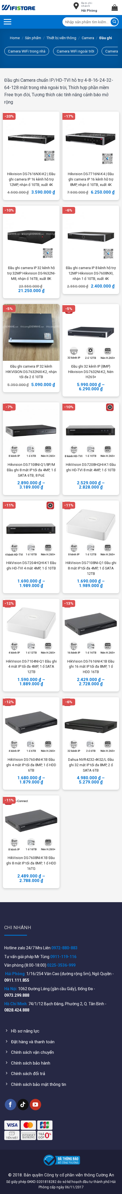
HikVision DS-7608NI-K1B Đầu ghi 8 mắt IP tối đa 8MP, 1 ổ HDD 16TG (31, 863)
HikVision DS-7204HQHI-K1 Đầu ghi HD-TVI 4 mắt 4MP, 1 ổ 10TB (31, 565)
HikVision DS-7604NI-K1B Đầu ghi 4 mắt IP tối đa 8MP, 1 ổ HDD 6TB (31, 764)
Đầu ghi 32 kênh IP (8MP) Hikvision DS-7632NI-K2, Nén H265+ (90, 371)
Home (15, 38)
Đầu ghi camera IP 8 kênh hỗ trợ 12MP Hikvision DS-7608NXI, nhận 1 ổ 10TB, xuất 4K (91, 273)
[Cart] (117, 7)
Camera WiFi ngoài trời (75, 51)
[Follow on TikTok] (23, 1104)
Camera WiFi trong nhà (26, 51)
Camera (88, 38)
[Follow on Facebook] (10, 1104)
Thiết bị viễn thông (61, 38)
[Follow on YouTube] (35, 1104)
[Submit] (114, 22)
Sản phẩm (33, 38)
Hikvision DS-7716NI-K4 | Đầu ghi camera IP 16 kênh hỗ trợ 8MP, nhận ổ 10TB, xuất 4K (91, 179)
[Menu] (7, 21)
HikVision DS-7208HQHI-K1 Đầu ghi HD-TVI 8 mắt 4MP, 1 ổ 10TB (91, 467)
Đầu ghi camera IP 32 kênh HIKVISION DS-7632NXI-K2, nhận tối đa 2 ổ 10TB (31, 371)
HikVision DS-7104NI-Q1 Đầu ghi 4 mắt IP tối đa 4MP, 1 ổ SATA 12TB (31, 666)
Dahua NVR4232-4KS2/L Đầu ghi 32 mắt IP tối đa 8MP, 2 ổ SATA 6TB (91, 764)
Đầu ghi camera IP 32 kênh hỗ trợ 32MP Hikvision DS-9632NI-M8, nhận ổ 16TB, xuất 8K (31, 273)
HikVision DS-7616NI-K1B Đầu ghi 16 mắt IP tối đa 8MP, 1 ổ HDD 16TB (90, 666)
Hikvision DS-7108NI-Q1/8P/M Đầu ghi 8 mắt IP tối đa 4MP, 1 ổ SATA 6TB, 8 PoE (31, 469)
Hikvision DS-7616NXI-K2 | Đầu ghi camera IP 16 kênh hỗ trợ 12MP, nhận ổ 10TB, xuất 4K (31, 179)
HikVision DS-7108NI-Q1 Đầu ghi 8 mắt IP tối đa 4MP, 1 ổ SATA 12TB (91, 568)
